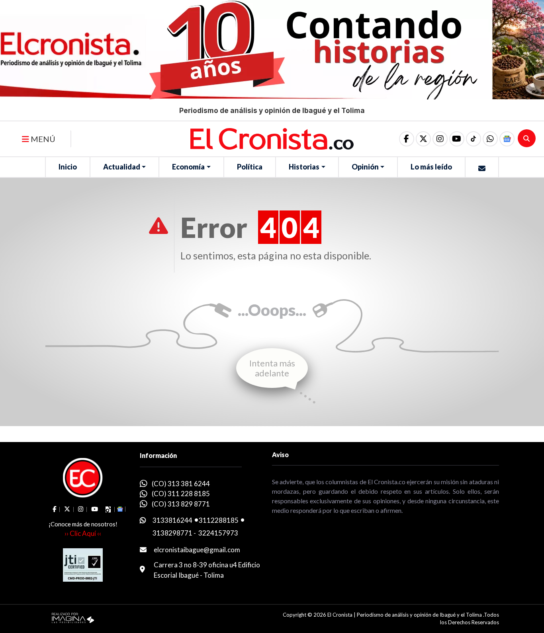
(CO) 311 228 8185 (181, 493)
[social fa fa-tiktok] (473, 138)
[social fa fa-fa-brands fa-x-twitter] (423, 138)
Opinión (365, 166)
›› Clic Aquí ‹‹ (83, 533)
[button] (490, 138)
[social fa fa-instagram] (440, 138)
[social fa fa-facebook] (406, 138)
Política (249, 166)
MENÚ (42, 139)
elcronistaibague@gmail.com (197, 549)
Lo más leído (431, 166)
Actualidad (121, 166)
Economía (188, 166)
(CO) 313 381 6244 (181, 483)
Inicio (68, 166)
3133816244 (172, 520)
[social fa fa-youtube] (456, 138)
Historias (304, 166)
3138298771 (172, 533)
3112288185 (219, 520)
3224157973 (218, 533)
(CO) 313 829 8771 (181, 504)
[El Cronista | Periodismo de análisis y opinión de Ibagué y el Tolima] (271, 138)
